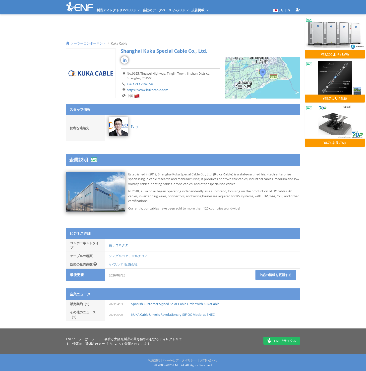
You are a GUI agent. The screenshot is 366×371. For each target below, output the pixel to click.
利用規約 (154, 360)
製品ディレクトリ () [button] (116, 10)
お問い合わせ (209, 360)
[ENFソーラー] (79, 6)
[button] (277, 10)
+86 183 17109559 (140, 84)
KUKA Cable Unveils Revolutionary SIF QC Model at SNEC (173, 314)
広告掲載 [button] (198, 10)
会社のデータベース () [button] (164, 10)
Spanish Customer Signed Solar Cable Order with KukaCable (175, 304)
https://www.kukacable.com (147, 90)
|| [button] (289, 10)
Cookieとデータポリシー (180, 360)
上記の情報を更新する (275, 274)
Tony (134, 126)
